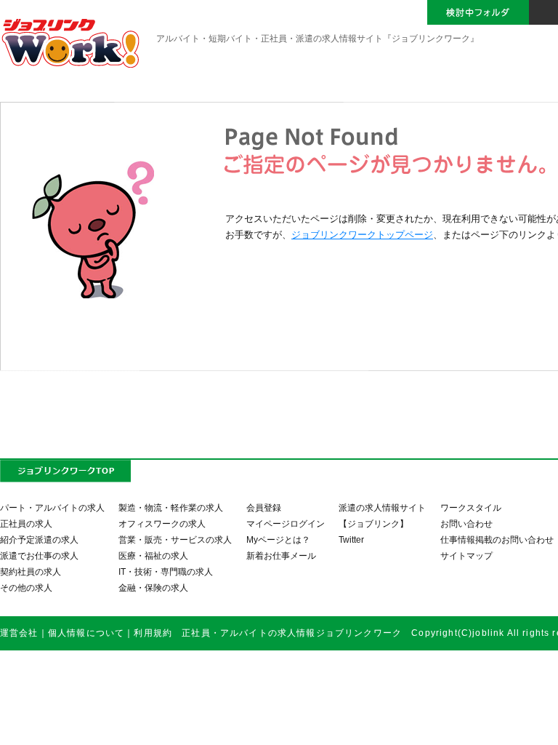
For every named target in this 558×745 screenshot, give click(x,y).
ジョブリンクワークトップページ (362, 234)
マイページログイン (285, 523)
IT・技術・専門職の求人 (165, 571)
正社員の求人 (26, 523)
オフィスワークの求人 (162, 523)
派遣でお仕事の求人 (39, 555)
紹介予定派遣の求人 (39, 539)
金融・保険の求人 (153, 587)
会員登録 (263, 507)
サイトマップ (466, 555)
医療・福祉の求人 (153, 555)
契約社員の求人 (30, 571)
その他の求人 (26, 587)
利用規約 (153, 632)
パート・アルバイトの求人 (52, 507)
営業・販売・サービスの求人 (175, 539)
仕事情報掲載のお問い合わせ (497, 539)
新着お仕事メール (281, 555)
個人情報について (86, 632)
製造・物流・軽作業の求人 (170, 507)
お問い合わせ (466, 523)
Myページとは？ (278, 539)
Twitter (351, 539)
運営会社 (19, 632)
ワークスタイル (470, 507)
